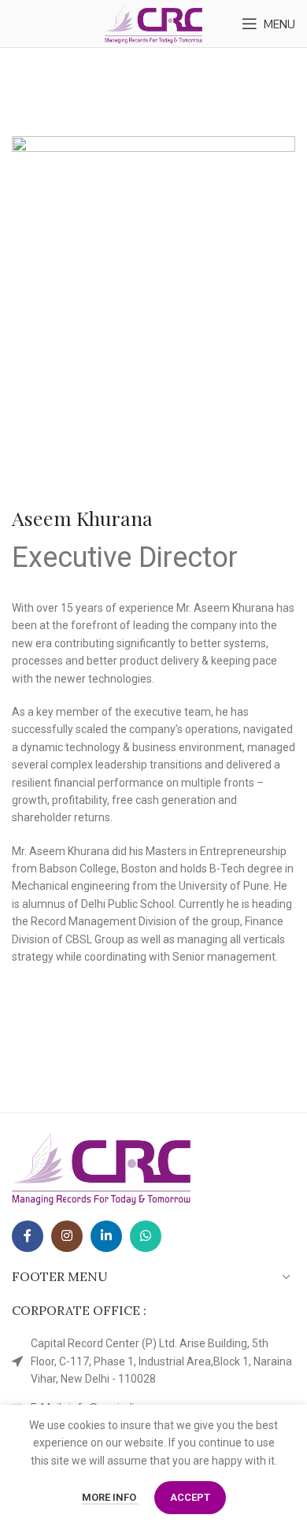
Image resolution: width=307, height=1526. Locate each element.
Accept (190, 1497)
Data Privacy (37, 955)
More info (110, 1497)
